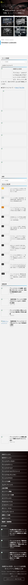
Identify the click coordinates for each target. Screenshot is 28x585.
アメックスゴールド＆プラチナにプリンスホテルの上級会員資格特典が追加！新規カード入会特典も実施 (18, 266)
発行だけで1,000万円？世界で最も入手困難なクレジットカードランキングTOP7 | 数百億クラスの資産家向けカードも (18, 248)
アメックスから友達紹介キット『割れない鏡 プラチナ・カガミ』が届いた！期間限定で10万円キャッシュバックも (18, 257)
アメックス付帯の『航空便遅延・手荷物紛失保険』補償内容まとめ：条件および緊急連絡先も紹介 (18, 199)
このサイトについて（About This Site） (14, 579)
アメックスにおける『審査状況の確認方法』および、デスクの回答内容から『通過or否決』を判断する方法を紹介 (18, 276)
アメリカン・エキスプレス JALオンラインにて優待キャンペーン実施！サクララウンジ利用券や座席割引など (18, 238)
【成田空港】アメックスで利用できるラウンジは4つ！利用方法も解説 (18, 301)
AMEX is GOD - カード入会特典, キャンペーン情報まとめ (14, 567)
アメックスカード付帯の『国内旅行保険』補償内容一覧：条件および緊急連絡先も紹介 (18, 228)
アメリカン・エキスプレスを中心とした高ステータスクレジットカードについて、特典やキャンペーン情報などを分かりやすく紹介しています (14, 574)
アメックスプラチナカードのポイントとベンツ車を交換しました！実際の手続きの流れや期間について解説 (18, 209)
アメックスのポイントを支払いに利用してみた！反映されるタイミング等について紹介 (18, 190)
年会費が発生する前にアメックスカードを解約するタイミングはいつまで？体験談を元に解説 (18, 531)
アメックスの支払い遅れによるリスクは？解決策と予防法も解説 (18, 312)
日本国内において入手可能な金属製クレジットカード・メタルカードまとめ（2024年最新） (18, 218)
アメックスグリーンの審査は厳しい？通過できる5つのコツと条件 (18, 438)
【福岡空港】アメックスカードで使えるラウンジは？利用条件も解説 (18, 323)
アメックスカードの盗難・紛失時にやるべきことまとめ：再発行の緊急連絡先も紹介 (18, 290)
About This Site (19, 87)
